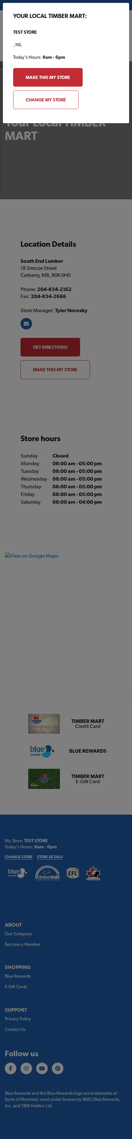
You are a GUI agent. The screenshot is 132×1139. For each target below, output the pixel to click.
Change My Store (46, 99)
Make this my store (48, 77)
